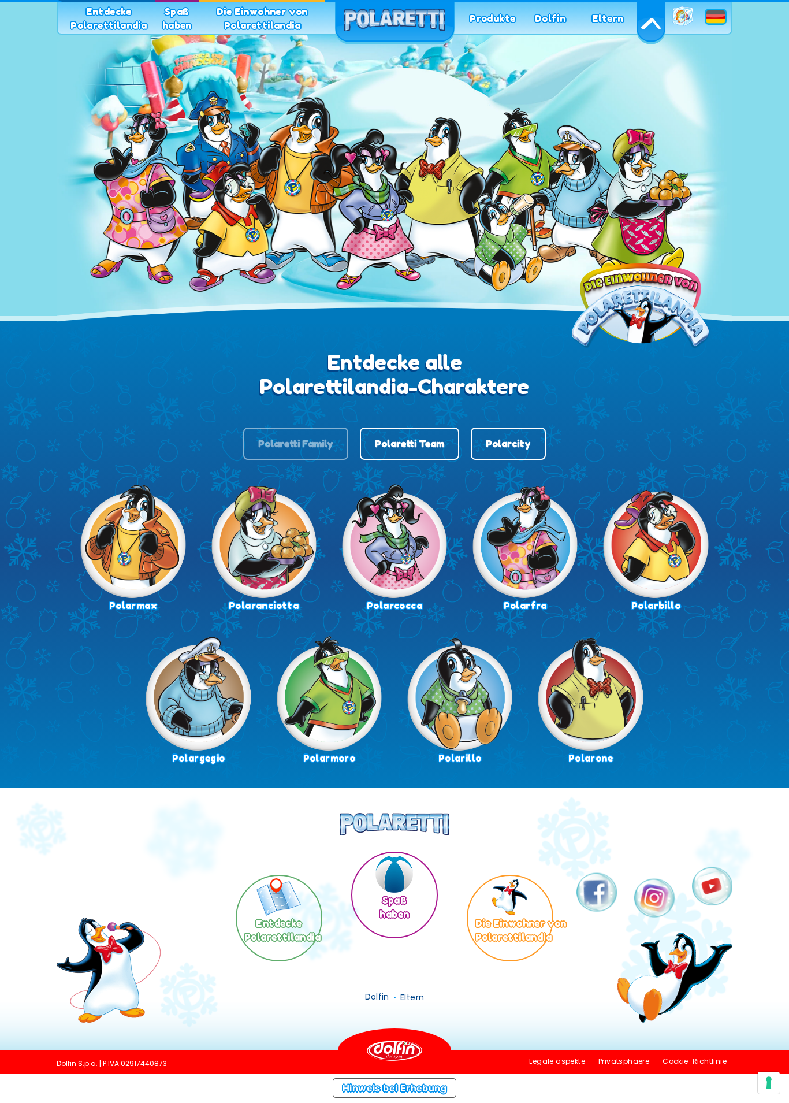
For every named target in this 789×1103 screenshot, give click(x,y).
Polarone (590, 758)
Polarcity (508, 444)
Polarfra (525, 605)
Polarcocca (394, 605)
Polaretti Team (409, 444)
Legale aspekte (557, 1061)
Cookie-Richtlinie (695, 1061)
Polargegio (198, 758)
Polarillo (460, 758)
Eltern (607, 18)
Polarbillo (655, 605)
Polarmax (133, 605)
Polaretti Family (295, 444)
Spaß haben (177, 18)
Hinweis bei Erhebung (394, 1088)
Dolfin (550, 18)
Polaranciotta (264, 605)
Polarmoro (329, 758)
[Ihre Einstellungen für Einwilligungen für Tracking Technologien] (769, 1083)
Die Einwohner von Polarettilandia (262, 18)
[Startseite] (394, 23)
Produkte (492, 18)
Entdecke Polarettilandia (108, 18)
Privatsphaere (623, 1061)
